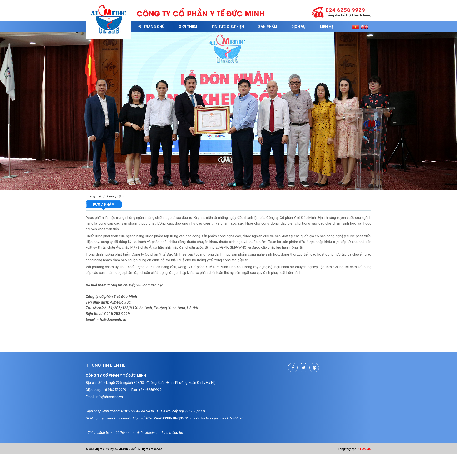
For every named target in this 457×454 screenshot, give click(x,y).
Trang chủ (152, 27)
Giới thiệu (188, 27)
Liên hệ (326, 27)
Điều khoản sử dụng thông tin (160, 432)
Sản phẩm (267, 27)
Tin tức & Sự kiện (227, 27)
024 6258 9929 (345, 10)
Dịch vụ (298, 27)
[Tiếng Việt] (355, 26)
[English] (364, 26)
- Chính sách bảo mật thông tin (110, 432)
